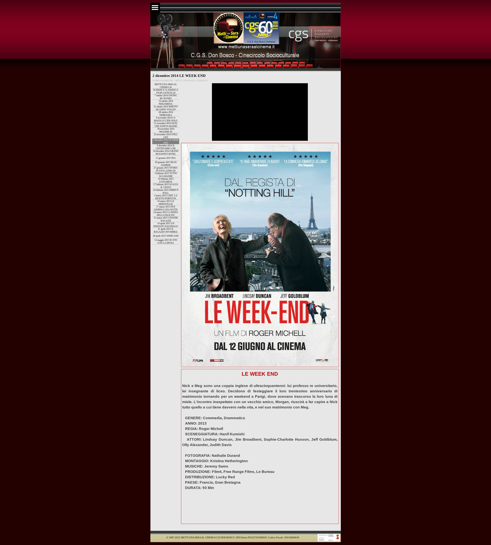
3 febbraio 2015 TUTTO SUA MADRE (166, 175)
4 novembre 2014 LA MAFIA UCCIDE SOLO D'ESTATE (165, 120)
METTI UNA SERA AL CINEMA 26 (166, 86)
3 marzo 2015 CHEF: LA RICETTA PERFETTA (165, 197)
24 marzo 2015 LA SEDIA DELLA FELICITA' (165, 214)
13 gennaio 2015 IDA (166, 158)
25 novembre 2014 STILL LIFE (166, 136)
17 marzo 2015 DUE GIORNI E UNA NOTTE (166, 208)
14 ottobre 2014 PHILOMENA (166, 102)
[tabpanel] (260, 446)
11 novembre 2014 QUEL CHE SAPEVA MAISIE (166, 125)
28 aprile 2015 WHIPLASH (166, 236)
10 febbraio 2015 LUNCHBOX (166, 180)
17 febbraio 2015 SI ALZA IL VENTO (165, 186)
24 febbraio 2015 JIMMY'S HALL (166, 191)
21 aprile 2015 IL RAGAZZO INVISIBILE (166, 230)
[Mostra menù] (155, 7)
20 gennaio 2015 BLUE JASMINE (166, 163)
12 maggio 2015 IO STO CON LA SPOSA (165, 241)
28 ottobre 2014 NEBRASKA (166, 113)
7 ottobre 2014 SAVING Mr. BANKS (166, 97)
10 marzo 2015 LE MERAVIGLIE (165, 202)
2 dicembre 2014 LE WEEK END (166, 141)
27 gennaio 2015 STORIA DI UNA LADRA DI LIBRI (166, 170)
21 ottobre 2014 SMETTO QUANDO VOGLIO (166, 108)
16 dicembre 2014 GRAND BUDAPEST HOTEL (165, 152)
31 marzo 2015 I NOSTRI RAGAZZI (166, 219)
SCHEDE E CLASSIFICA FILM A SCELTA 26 (165, 91)
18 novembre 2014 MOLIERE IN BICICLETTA (165, 132)
